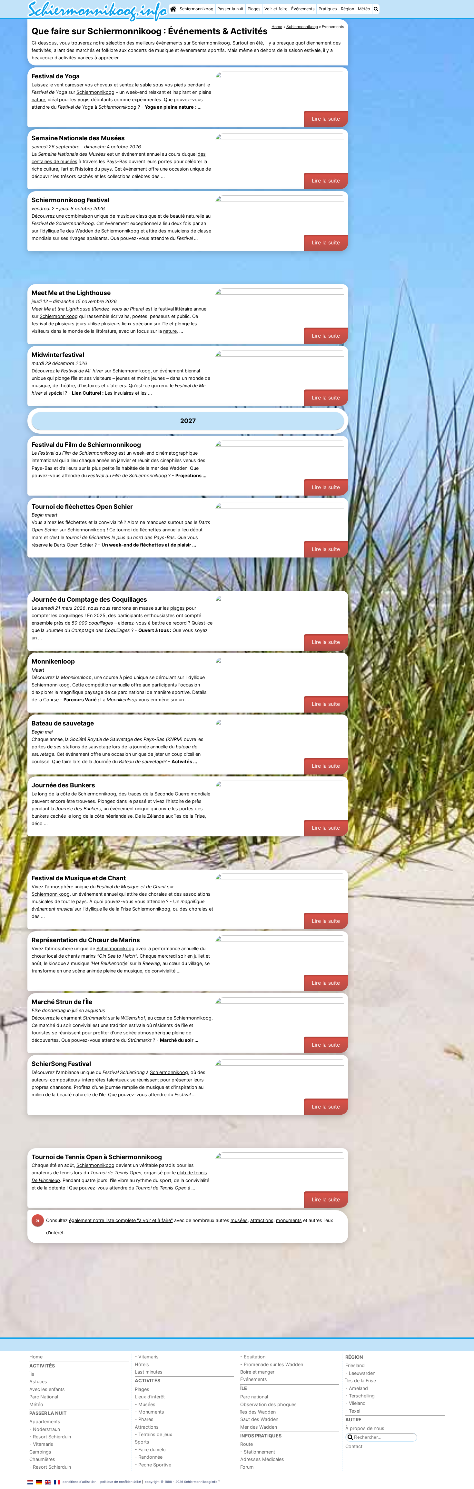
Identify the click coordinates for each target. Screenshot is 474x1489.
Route (246, 1444)
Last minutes (149, 1372)
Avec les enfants (47, 1389)
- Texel (352, 1411)
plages (177, 608)
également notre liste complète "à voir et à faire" (121, 1220)
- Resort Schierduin (50, 1436)
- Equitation (252, 1356)
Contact (353, 1446)
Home (36, 1356)
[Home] (173, 9)
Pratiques (328, 8)
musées (239, 1220)
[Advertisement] (398, 167)
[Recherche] (376, 9)
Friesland (355, 1365)
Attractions (147, 1427)
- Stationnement (257, 1451)
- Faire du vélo (150, 1449)
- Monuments (149, 1412)
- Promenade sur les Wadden (271, 1364)
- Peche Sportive (153, 1464)
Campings (40, 1451)
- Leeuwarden (360, 1373)
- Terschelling (360, 1395)
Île (31, 1374)
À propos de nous (364, 1428)
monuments (289, 1220)
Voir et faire (275, 8)
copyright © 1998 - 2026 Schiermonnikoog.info (181, 1482)
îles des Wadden (258, 1412)
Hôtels (142, 1364)
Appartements (44, 1421)
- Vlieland (355, 1403)
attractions (261, 1220)
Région (347, 8)
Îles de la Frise (360, 1380)
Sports (142, 1442)
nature (38, 99)
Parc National (43, 1396)
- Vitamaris (41, 1444)
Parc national (254, 1396)
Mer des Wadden (258, 1427)
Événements (303, 8)
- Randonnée (149, 1457)
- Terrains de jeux (153, 1434)
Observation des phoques (268, 1404)
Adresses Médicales (262, 1459)
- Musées (145, 1404)
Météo (364, 8)
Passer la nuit (230, 8)
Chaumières (42, 1459)
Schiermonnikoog (196, 8)
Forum (247, 1467)
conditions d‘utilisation (79, 1482)
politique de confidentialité (120, 1482)
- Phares (144, 1419)
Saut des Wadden (259, 1419)
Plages (254, 8)
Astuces (38, 1381)
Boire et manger (257, 1372)
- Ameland (356, 1388)
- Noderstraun (44, 1429)
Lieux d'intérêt (150, 1396)
